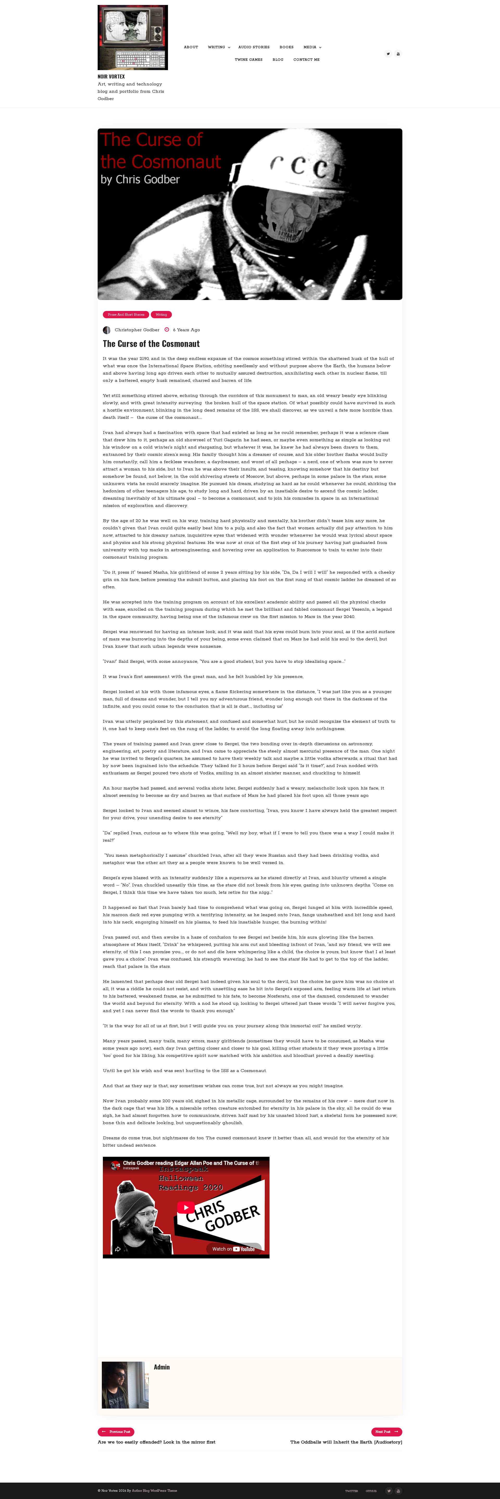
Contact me (306, 60)
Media (310, 47)
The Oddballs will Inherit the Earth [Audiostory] (346, 1442)
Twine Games (249, 60)
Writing (216, 47)
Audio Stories (254, 47)
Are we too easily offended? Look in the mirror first (156, 1442)
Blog (278, 60)
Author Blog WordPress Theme (154, 1491)
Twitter (351, 1491)
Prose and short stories (126, 315)
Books (287, 47)
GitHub (371, 1491)
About (191, 47)
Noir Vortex (111, 76)
